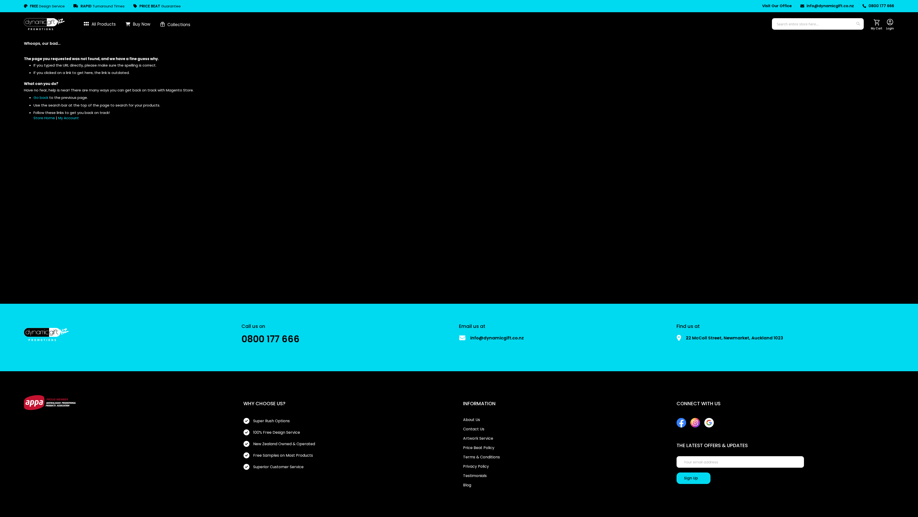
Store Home (44, 117)
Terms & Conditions (481, 457)
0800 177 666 (881, 6)
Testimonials (475, 476)
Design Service (47, 6)
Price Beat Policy (478, 448)
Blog (467, 485)
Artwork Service (478, 438)
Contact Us (473, 429)
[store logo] (44, 24)
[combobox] (818, 24)
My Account (68, 117)
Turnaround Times (103, 6)
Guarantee (160, 6)
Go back (40, 97)
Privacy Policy (476, 466)
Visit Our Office (777, 6)
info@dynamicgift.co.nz (830, 6)
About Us (471, 420)
